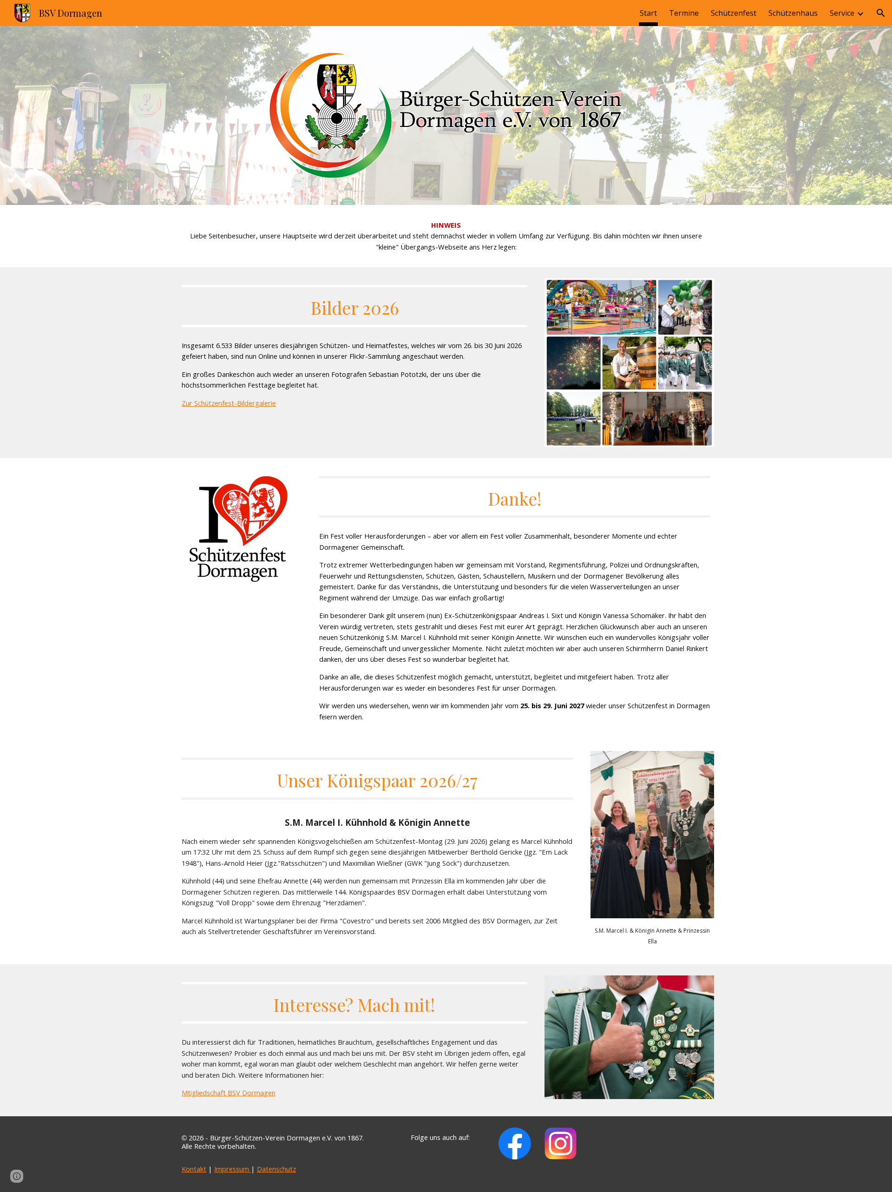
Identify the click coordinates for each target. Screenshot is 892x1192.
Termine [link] (684, 13)
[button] (881, 13)
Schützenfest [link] (733, 13)
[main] (446, 236)
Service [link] (842, 13)
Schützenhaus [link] (793, 13)
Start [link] (648, 13)
